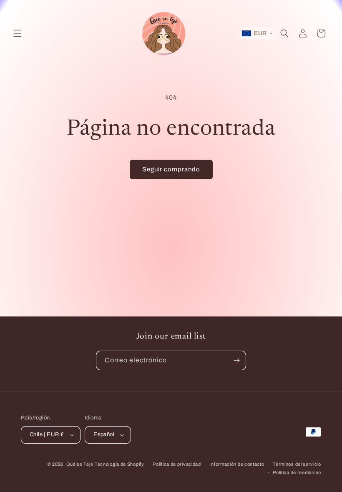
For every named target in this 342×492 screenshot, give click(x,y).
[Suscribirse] (236, 360)
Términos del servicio (297, 464)
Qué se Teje (79, 464)
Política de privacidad (177, 464)
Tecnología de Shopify (119, 464)
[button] (17, 33)
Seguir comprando (171, 169)
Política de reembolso (297, 472)
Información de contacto (236, 464)
